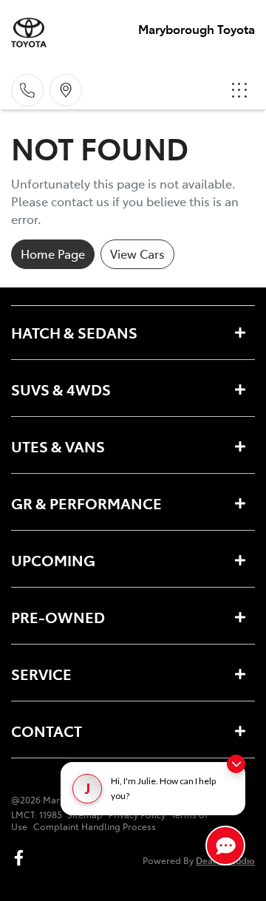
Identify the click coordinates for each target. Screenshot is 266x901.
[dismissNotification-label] (236, 764)
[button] (239, 90)
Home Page (53, 253)
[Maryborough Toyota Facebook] (22, 858)
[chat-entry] (225, 846)
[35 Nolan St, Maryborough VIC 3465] (65, 90)
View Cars (137, 253)
